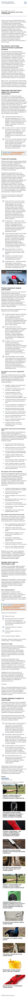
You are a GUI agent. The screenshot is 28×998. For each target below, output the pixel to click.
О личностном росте (7, 2)
